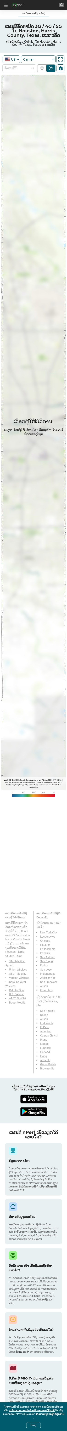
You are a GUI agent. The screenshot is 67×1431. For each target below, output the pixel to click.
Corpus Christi (48, 1035)
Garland (45, 1052)
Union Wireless (18, 969)
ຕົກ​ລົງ (33, 1425)
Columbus (46, 990)
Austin (44, 986)
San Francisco (49, 982)
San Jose (46, 969)
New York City (48, 932)
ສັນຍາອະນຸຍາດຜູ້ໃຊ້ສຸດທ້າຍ (50, 1414)
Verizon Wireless (19, 977)
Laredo (44, 1043)
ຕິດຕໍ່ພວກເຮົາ (23, 1351)
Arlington (45, 1031)
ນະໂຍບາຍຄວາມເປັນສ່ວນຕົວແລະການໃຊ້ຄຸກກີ (32, 1410)
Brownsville (47, 1068)
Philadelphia (47, 949)
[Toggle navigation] (5, 5)
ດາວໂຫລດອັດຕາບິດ (51, 68)
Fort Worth (46, 1023)
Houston (45, 945)
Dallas (44, 965)
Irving (43, 1056)
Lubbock (45, 1048)
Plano (43, 1039)
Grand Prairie (48, 1064)
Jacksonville (47, 977)
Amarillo (45, 1060)
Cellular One (16, 990)
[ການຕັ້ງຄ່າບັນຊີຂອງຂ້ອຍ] (61, 5)
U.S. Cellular (16, 994)
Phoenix (45, 953)
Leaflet (6, 780)
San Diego (46, 961)
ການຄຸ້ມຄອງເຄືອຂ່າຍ (42, 68)
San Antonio (47, 957)
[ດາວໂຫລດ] (33, 1099)
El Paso (44, 1027)
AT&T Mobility (17, 973)
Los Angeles (47, 936)
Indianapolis (47, 973)
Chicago (45, 940)
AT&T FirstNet (17, 998)
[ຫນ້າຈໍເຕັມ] (60, 59)
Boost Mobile (17, 1002)
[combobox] (11, 59)
